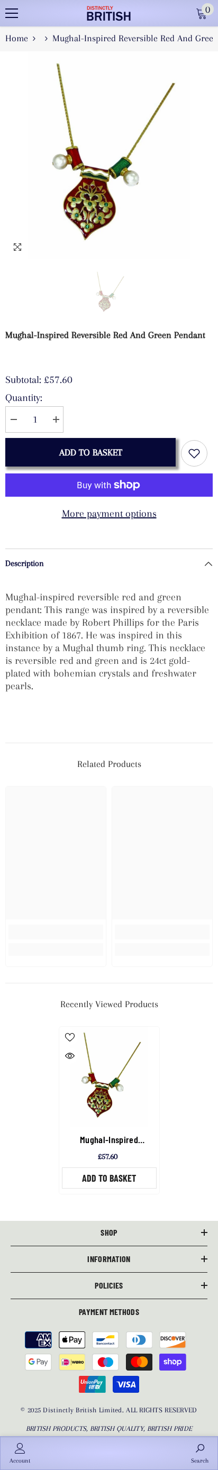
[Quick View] (70, 1056)
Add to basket (90, 452)
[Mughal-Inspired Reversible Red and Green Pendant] (109, 1077)
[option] (109, 155)
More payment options (109, 513)
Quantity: (23, 398)
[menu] (11, 13)
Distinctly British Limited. (84, 1410)
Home (16, 38)
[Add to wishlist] (194, 453)
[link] (55, 932)
